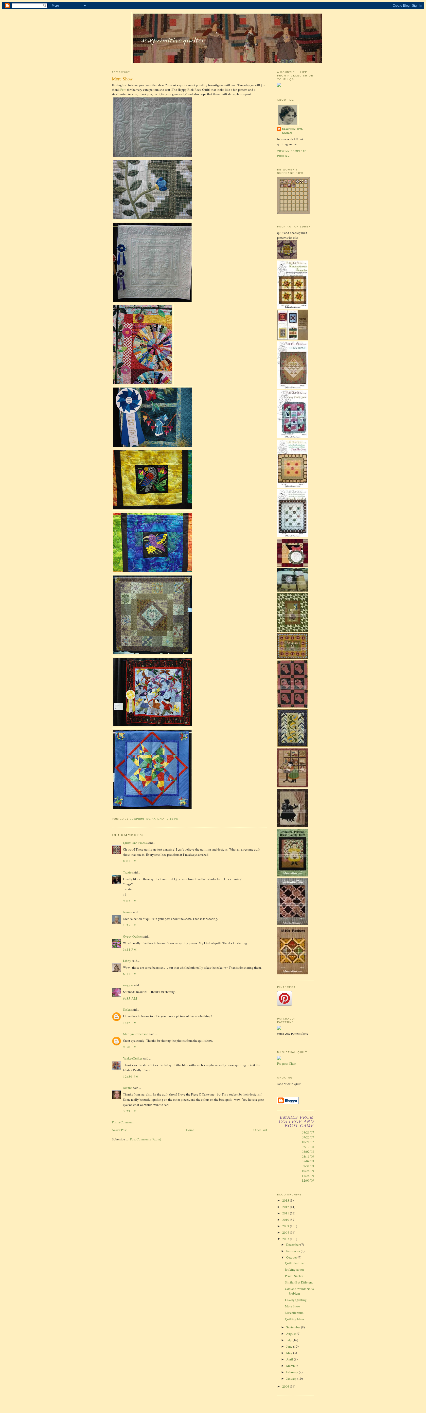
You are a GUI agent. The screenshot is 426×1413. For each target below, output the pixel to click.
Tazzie (127, 872)
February (292, 1372)
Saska (127, 1009)
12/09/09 (308, 1180)
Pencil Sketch (294, 1276)
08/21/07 (308, 1132)
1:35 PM (130, 925)
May (289, 1353)
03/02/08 (308, 1151)
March (291, 1365)
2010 (286, 1219)
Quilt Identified (295, 1263)
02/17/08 (308, 1147)
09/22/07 (308, 1137)
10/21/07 (308, 1142)
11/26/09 (308, 1175)
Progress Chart (286, 1063)
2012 (286, 1207)
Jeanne (127, 912)
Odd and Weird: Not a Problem (299, 1291)
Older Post (260, 1130)
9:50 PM (130, 1047)
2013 (286, 1200)
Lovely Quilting (296, 1300)
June (289, 1346)
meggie (128, 985)
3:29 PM (130, 1111)
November (293, 1251)
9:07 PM (130, 901)
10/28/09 (308, 1171)
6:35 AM (130, 998)
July (289, 1340)
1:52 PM (130, 1023)
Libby (127, 960)
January (291, 1378)
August (291, 1333)
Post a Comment (123, 1122)
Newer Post (119, 1130)
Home (190, 1130)
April (290, 1359)
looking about (294, 1269)
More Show (292, 1306)
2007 (286, 1239)
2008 (286, 1232)
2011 (286, 1213)
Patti (123, 89)
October (292, 1257)
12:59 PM (131, 1076)
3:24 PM (130, 949)
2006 (286, 1386)
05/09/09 (308, 1161)
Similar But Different (299, 1282)
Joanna (127, 1087)
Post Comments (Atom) (145, 1139)
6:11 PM (130, 974)
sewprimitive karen (292, 131)
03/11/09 (308, 1156)
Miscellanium (294, 1312)
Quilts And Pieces (135, 842)
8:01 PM (130, 861)
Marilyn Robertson (135, 1034)
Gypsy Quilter (132, 936)
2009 (286, 1226)
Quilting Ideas (294, 1319)
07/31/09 (308, 1166)
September (293, 1327)
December (293, 1244)
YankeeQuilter (132, 1058)
